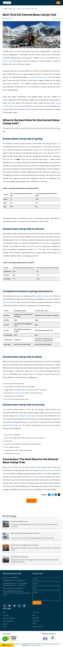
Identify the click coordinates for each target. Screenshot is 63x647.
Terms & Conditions (9, 618)
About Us (5, 624)
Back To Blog (31, 500)
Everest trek (7, 61)
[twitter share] (59, 494)
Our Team (6, 615)
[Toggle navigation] (58, 2)
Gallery (5, 627)
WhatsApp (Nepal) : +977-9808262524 (14, 580)
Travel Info (35, 612)
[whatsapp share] (52, 494)
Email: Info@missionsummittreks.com (13, 588)
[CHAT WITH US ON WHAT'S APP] (5, 638)
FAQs (34, 624)
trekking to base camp (44, 296)
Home (5, 8)
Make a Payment (8, 621)
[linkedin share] (55, 494)
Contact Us (35, 621)
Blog (33, 615)
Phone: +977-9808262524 (10, 577)
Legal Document (37, 627)
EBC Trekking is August (23, 416)
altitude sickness (19, 393)
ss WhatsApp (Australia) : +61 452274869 (15, 583)
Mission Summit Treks (38, 77)
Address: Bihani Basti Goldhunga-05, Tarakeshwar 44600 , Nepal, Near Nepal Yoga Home (16, 593)
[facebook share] (49, 494)
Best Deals (35, 618)
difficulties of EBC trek (13, 425)
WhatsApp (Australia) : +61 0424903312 (14, 585)
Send (35, 603)
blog (10, 8)
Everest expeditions (10, 302)
